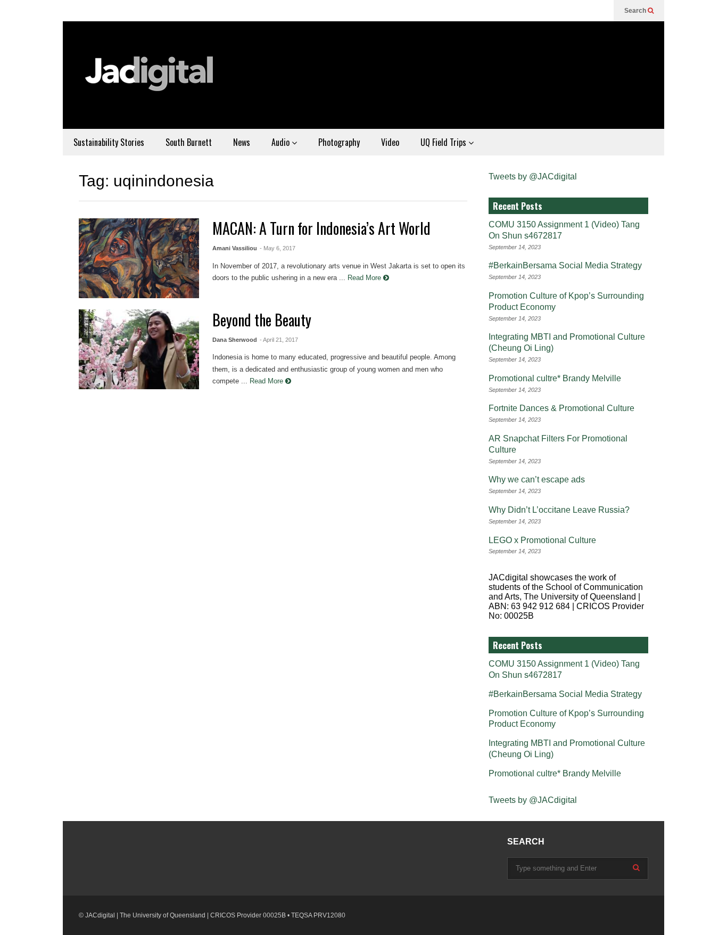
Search (636, 10)
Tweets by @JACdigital (533, 176)
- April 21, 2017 (279, 340)
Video (390, 142)
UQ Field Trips (444, 142)
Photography (339, 142)
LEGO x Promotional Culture (542, 540)
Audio (281, 142)
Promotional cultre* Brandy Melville (555, 378)
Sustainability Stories (108, 142)
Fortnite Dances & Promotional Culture (561, 408)
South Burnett (189, 142)
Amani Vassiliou (234, 248)
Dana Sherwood (234, 340)
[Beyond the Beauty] (139, 349)
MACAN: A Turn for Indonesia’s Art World (321, 228)
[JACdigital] (150, 80)
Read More (365, 278)
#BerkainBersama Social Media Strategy (565, 265)
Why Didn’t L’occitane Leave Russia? (559, 509)
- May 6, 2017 (277, 248)
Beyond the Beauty (261, 320)
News (241, 142)
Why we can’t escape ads (537, 479)
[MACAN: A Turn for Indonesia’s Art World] (139, 258)
